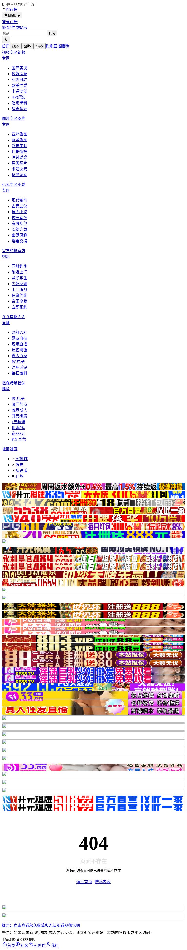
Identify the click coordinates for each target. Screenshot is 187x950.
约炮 (49, 46)
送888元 (18, 433)
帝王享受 (19, 301)
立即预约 (19, 307)
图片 (28, 46)
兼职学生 (19, 278)
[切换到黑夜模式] (6, 39)
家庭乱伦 (19, 223)
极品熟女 (19, 175)
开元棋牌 (19, 416)
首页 (6, 46)
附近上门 (19, 272)
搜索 (52, 33)
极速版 (21, 470)
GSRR (24, 939)
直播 (57, 46)
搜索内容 (103, 882)
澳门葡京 (19, 404)
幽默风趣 (19, 235)
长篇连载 (19, 229)
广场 (19, 476)
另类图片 (19, 163)
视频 (16, 46)
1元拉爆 (18, 422)
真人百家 (19, 356)
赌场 (65, 46)
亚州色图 (19, 134)
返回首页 (84, 882)
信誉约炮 (19, 295)
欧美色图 (19, 140)
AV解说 (18, 97)
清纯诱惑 (19, 157)
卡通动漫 (19, 91)
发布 (19, 465)
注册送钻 (19, 367)
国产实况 (19, 68)
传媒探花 (19, 74)
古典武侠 (19, 206)
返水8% (18, 428)
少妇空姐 (19, 284)
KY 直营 (19, 439)
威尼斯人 (19, 410)
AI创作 (21, 459)
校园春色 (19, 218)
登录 (6, 22)
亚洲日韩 (19, 80)
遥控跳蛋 (19, 350)
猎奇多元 (19, 109)
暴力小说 (19, 212)
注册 (14, 22)
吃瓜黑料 (19, 103)
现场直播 (19, 344)
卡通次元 (19, 169)
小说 (40, 46)
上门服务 (19, 290)
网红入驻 (19, 332)
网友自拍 (19, 338)
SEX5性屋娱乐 (14, 28)
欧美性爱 (19, 85)
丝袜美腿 (19, 146)
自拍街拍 (19, 152)
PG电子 (18, 362)
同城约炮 (19, 266)
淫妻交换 (19, 241)
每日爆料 (19, 373)
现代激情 (19, 200)
